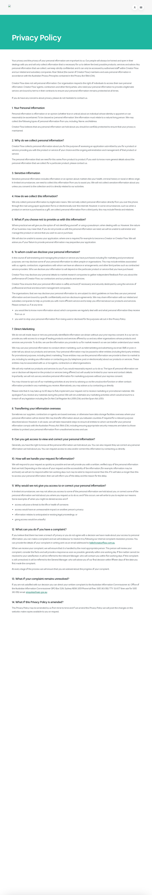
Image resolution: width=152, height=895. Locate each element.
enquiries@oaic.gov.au (36, 592)
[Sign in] (134, 7)
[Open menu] (141, 7)
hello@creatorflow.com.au (102, 542)
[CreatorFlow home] (22, 7)
